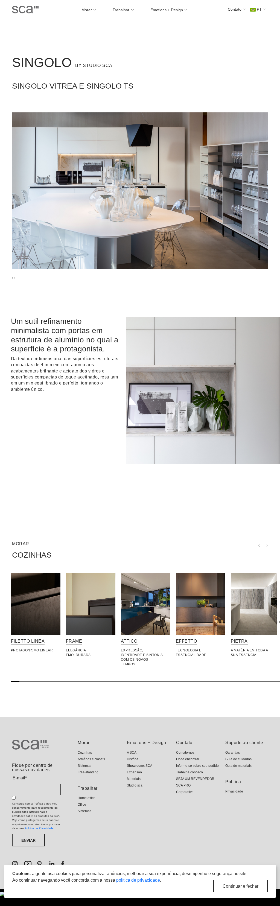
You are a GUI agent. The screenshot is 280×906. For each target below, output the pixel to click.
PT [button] (259, 9)
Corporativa (185, 792)
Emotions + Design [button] (167, 10)
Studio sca (134, 785)
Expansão (134, 772)
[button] (140, 277)
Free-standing (88, 772)
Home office (86, 798)
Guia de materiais (238, 766)
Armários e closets (91, 759)
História (132, 759)
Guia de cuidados (238, 759)
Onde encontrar (187, 759)
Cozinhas (85, 752)
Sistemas (84, 766)
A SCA (131, 752)
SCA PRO (183, 785)
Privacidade (234, 791)
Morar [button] (87, 10)
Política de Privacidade (39, 828)
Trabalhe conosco (189, 772)
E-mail (20, 778)
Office (82, 804)
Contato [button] (235, 9)
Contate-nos (185, 752)
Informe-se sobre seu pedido (197, 766)
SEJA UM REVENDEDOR (195, 779)
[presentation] (278, 622)
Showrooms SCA (139, 766)
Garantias (232, 752)
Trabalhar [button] (121, 10)
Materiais (134, 779)
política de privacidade (138, 880)
